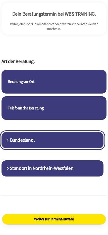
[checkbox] (54, 81)
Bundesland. (22, 140)
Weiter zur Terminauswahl (54, 219)
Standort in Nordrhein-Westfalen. (42, 168)
